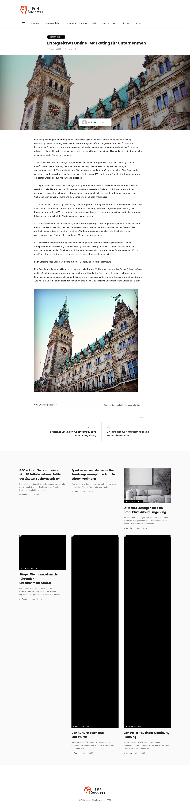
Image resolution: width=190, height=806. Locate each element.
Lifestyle (125, 23)
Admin (93, 122)
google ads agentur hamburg (53, 139)
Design (94, 23)
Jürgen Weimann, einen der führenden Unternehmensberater (39, 578)
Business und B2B (51, 23)
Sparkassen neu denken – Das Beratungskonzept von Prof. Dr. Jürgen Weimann (93, 474)
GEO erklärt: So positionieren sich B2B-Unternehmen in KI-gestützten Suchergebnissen (40, 474)
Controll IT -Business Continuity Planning (146, 735)
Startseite (35, 23)
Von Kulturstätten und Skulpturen (87, 735)
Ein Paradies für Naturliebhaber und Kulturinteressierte (128, 433)
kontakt (138, 23)
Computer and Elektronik (76, 23)
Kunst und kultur (109, 23)
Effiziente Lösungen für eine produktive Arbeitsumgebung (73, 433)
